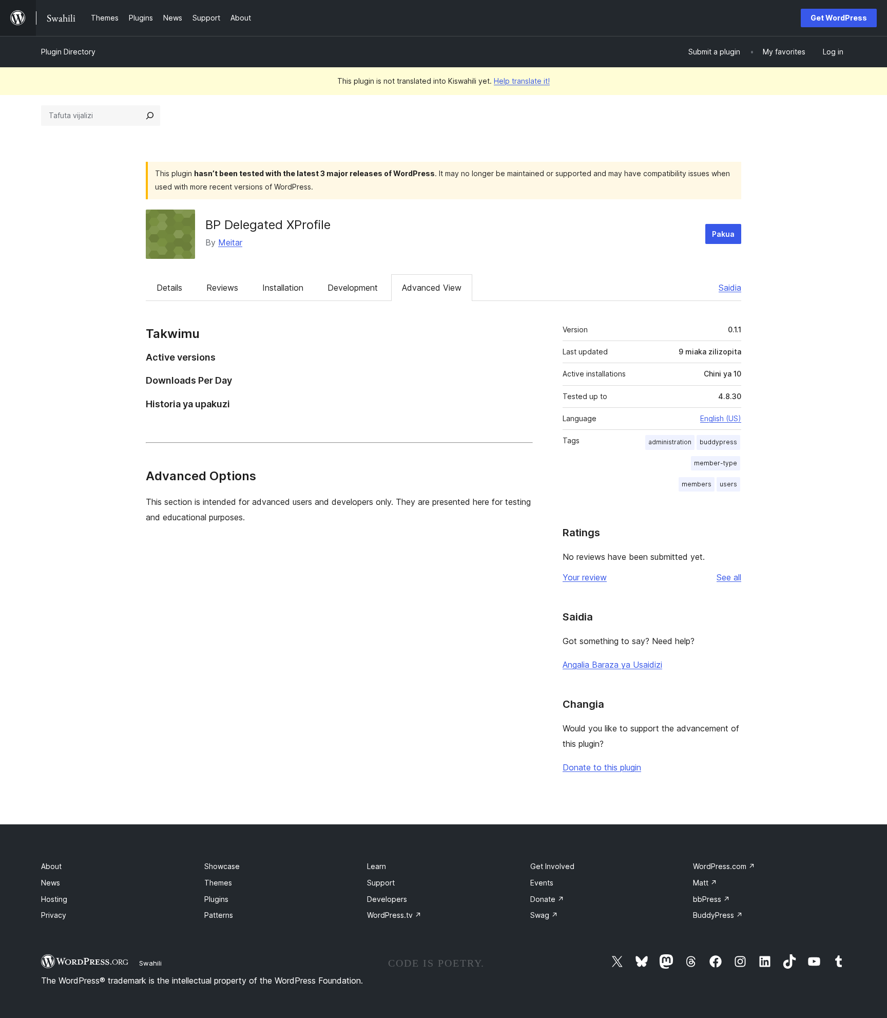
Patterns (218, 915)
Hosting (54, 899)
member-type (715, 463)
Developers (387, 899)
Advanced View (431, 287)
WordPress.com (724, 866)
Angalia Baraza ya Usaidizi (612, 664)
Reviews (222, 287)
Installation (282, 287)
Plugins (216, 899)
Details (169, 287)
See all (729, 577)
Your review (585, 577)
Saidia (730, 287)
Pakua (723, 234)
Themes (218, 882)
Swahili (150, 963)
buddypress (718, 442)
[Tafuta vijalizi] (150, 115)
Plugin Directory (68, 51)
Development (352, 287)
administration (669, 442)
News (50, 882)
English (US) (720, 418)
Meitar (230, 242)
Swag (544, 915)
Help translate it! (522, 81)
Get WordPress (839, 17)
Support (381, 882)
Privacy (53, 915)
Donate (547, 899)
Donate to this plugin (602, 767)
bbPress (711, 899)
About (51, 866)
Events (541, 882)
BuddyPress (718, 915)
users (728, 484)
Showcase (222, 866)
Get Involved (552, 866)
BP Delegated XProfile (268, 224)
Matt (705, 882)
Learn (376, 866)
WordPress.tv (394, 915)
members (696, 484)
